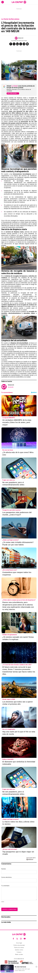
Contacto (19, 952)
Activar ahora (12, 93)
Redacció (20, 38)
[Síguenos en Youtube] (24, 938)
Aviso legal (19, 943)
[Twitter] (14, 44)
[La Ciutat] (19, 2)
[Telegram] (24, 44)
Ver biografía (10, 387)
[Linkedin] (17, 44)
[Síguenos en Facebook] (13, 938)
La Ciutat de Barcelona (10, 19)
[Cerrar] (36, 967)
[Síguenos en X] (17, 938)
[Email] (27, 44)
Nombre (3, 869)
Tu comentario (5, 885)
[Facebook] (10, 44)
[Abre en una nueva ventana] (12, 962)
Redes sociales (19, 954)
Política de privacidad (19, 945)
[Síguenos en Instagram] (21, 938)
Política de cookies (19, 947)
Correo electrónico (6, 877)
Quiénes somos (19, 949)
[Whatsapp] (20, 44)
